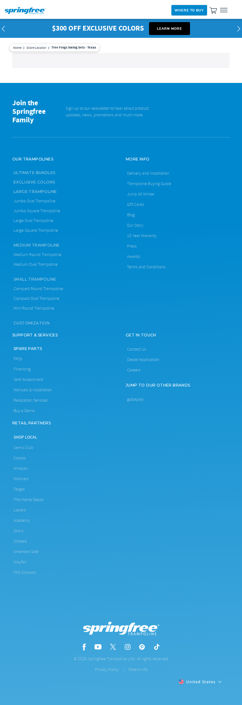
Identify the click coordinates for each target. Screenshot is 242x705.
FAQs (18, 358)
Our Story (135, 225)
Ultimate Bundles (34, 172)
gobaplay (135, 399)
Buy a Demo (24, 410)
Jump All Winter (140, 194)
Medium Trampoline (37, 245)
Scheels (20, 541)
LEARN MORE (169, 28)
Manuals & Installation (33, 390)
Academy (22, 520)
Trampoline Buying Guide (149, 183)
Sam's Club (23, 447)
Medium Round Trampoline (37, 254)
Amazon (21, 468)
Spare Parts (28, 348)
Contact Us (136, 349)
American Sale (26, 551)
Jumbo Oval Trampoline (34, 201)
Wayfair (20, 562)
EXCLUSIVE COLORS (34, 182)
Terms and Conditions (146, 267)
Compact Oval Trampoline (36, 298)
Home (17, 47)
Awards (133, 256)
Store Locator (36, 47)
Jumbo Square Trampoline (37, 210)
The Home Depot (28, 499)
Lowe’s (20, 510)
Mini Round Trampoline (34, 308)
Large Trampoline (35, 191)
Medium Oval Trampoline (36, 264)
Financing (22, 369)
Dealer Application (143, 359)
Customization (31, 323)
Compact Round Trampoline (38, 288)
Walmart (21, 478)
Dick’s (19, 530)
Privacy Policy (107, 669)
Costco (20, 458)
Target (19, 489)
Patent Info (138, 669)
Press (132, 246)
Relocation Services (31, 400)
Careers (134, 370)
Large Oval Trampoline (33, 220)
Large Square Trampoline (36, 230)
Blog (131, 215)
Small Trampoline (35, 279)
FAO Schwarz (25, 572)
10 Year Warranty (142, 235)
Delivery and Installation (148, 173)
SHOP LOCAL (25, 437)
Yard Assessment (28, 379)
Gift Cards (135, 204)
